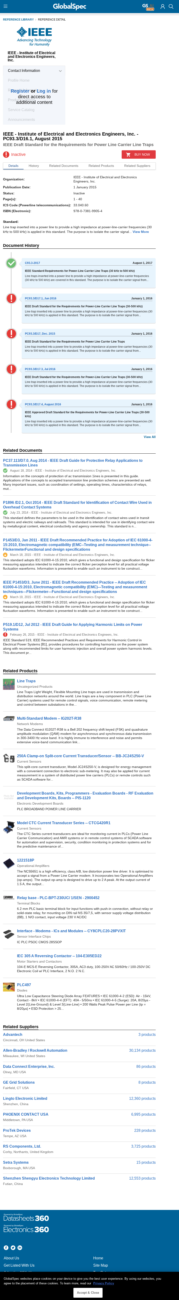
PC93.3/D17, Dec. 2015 (40, 333)
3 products (147, 1035)
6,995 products (143, 1114)
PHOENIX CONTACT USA (25, 1114)
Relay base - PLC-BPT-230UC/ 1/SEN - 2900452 (58, 898)
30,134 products (142, 1050)
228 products (145, 1130)
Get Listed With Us (19, 1265)
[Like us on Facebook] (6, 1248)
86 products (146, 1067)
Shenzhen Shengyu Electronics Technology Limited (49, 1178)
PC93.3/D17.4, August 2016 (43, 404)
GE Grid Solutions (19, 1082)
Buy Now (142, 154)
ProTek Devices (17, 1130)
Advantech (12, 1035)
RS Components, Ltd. (22, 1146)
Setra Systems (16, 1162)
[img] (162, 6)
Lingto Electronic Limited (25, 1098)
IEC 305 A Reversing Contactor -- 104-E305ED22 (59, 956)
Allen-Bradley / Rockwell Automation (35, 1050)
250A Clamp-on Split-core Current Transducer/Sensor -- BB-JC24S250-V (80, 756)
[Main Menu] (6, 6)
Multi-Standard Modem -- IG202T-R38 (49, 718)
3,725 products (143, 1146)
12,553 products (142, 1178)
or (31, 91)
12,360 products (142, 1098)
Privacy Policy (103, 1283)
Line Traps (26, 681)
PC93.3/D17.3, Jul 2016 (40, 369)
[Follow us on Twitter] (13, 1248)
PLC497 (24, 985)
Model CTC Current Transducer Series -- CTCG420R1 (63, 823)
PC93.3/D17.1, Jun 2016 (40, 298)
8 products (147, 1082)
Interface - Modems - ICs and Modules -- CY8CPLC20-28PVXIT (71, 931)
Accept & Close (88, 1292)
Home (98, 1258)
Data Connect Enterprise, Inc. (29, 1067)
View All (150, 437)
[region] (89, 1286)
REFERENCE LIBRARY (18, 19)
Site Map (100, 1265)
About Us (11, 1258)
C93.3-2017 (32, 263)
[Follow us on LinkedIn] (19, 1248)
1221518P (25, 860)
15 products (146, 1162)
